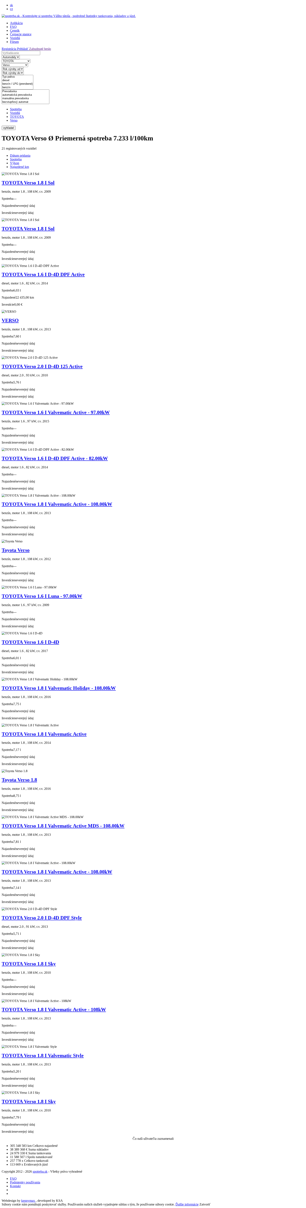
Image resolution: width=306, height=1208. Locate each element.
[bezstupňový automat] (25, 102)
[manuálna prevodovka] (25, 98)
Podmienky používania (25, 1182)
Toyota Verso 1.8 (19, 780)
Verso (13, 120)
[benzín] (17, 87)
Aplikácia (16, 23)
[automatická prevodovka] (25, 95)
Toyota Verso (16, 550)
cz (11, 9)
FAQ (13, 27)
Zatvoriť (204, 1204)
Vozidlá (15, 38)
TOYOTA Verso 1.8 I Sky (29, 963)
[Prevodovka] (25, 91)
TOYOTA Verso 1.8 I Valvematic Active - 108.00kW (57, 504)
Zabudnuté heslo (40, 49)
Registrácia (9, 49)
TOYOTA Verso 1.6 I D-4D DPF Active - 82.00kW (55, 458)
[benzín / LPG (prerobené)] (17, 84)
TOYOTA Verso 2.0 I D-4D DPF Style (42, 917)
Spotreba (16, 109)
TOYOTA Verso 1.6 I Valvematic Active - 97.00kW (56, 412)
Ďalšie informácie (187, 1204)
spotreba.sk (40, 1171)
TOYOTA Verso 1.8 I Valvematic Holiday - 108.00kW (59, 688)
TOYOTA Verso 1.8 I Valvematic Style (43, 1055)
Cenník (15, 30)
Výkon (14, 163)
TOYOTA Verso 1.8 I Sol (28, 182)
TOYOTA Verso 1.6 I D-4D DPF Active (43, 274)
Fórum (14, 41)
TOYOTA (17, 116)
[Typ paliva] (17, 77)
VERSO (10, 320)
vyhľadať (8, 127)
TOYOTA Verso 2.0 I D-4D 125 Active (42, 366)
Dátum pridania (20, 155)
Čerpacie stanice (20, 34)
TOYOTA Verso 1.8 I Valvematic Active (44, 734)
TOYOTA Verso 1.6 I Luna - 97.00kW (42, 596)
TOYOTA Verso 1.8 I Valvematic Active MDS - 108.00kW (63, 825)
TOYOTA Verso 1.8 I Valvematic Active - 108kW (54, 1009)
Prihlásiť (23, 49)
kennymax (28, 1200)
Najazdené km (19, 167)
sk (11, 5)
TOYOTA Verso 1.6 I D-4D (30, 642)
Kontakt (15, 1186)
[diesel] (17, 80)
